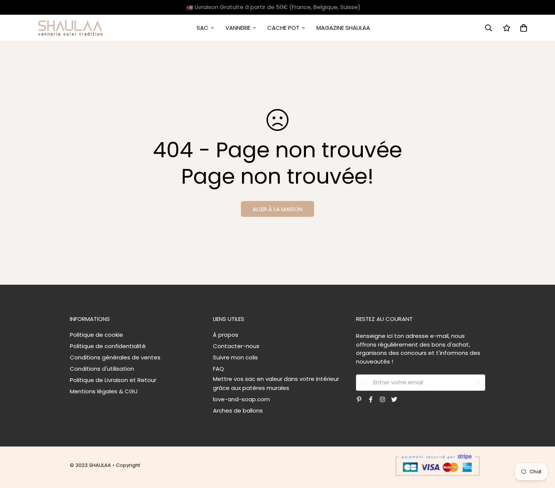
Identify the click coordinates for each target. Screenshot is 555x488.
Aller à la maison (277, 209)
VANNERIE (237, 28)
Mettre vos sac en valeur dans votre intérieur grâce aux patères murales (276, 383)
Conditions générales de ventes (115, 357)
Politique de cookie (96, 335)
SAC (202, 28)
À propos (225, 335)
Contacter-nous (236, 346)
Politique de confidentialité (108, 346)
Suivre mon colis (235, 357)
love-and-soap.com (241, 399)
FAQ (218, 369)
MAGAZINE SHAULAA (343, 28)
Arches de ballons (238, 410)
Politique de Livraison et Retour (113, 380)
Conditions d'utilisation (102, 369)
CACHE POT (283, 28)
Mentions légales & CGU (103, 391)
